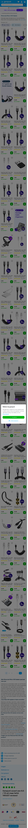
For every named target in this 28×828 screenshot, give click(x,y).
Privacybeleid (6, 414)
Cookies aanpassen (14, 420)
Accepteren (14, 417)
